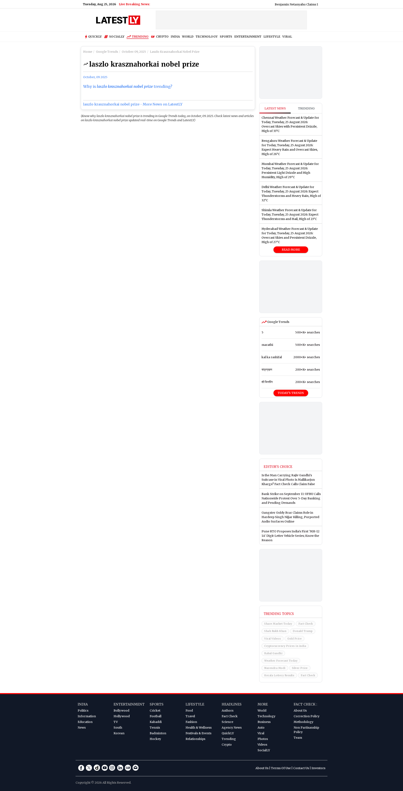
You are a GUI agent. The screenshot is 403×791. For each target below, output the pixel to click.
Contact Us (301, 768)
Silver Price (300, 668)
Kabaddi (156, 722)
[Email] (135, 768)
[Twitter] (89, 768)
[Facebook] (81, 768)
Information (87, 716)
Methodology (303, 722)
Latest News (275, 108)
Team (298, 738)
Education (85, 722)
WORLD (188, 36)
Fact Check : (305, 704)
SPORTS (226, 36)
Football (155, 716)
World (262, 710)
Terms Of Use (281, 768)
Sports (157, 704)
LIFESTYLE (271, 36)
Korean (119, 733)
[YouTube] (104, 768)
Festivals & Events (198, 733)
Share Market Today (278, 623)
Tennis (155, 727)
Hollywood (122, 716)
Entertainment (129, 704)
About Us (300, 710)
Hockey (155, 739)
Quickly (95, 36)
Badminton (158, 733)
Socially (116, 36)
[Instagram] (112, 768)
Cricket (155, 710)
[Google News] (128, 768)
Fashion (191, 722)
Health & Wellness (199, 727)
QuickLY (228, 733)
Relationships (195, 739)
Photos (263, 739)
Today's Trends (291, 393)
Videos (262, 744)
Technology (266, 716)
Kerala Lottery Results (279, 675)
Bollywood (121, 710)
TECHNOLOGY (207, 36)
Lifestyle (195, 704)
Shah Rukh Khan (275, 631)
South (118, 727)
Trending (140, 36)
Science (227, 722)
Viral (261, 733)
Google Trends (278, 322)
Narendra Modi (274, 668)
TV (116, 722)
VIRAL (287, 36)
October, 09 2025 (95, 77)
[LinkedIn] (120, 768)
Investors (318, 768)
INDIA (175, 36)
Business (264, 722)
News (82, 727)
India (83, 704)
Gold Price (294, 638)
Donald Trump (303, 631)
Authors (227, 710)
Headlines (232, 704)
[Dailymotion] (97, 768)
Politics (83, 710)
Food (189, 710)
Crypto (162, 36)
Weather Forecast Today (280, 660)
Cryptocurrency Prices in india (285, 646)
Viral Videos (272, 638)
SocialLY (264, 750)
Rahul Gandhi (273, 653)
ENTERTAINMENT (247, 36)
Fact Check (305, 623)
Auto (261, 727)
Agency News (232, 727)
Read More (291, 249)
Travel (190, 716)
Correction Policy (306, 716)
